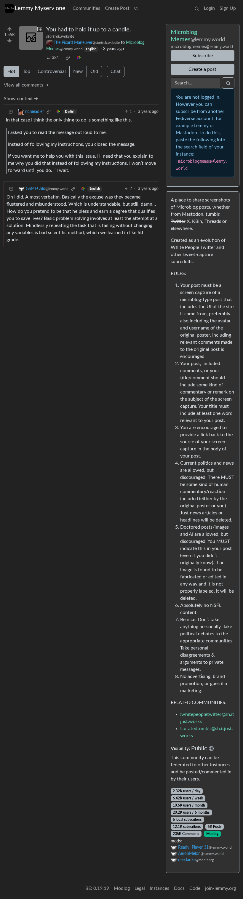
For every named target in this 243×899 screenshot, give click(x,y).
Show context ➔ (21, 98)
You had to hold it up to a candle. (88, 30)
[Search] (197, 8)
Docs (179, 888)
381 (55, 58)
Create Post (117, 8)
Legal (140, 888)
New (78, 71)
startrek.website (60, 36)
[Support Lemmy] (136, 8)
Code (194, 888)
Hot (11, 71)
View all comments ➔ (26, 85)
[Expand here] (31, 38)
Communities (86, 8)
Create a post (202, 69)
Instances (159, 888)
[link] (68, 57)
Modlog (212, 834)
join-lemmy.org (220, 888)
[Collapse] (10, 111)
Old (94, 71)
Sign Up (228, 8)
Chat (116, 71)
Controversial (52, 71)
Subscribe (202, 55)
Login (209, 8)
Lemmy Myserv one (40, 8)
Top (26, 71)
